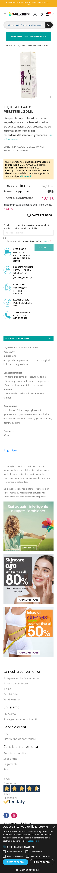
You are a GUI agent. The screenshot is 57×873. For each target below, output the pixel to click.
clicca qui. (25, 176)
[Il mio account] (35, 14)
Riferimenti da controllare (19, 739)
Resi (6, 769)
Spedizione (10, 758)
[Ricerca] (49, 25)
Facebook (6, 815)
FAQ (6, 733)
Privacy (45, 241)
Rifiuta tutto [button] (42, 862)
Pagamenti (10, 764)
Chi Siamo (9, 714)
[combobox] (25, 25)
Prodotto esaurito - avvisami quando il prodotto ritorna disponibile (26, 227)
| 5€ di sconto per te (23, 2)
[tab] (28, 338)
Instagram (14, 815)
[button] (51, 97)
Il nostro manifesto (15, 683)
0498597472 (12, 2)
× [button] (53, 827)
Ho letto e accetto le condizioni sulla (26, 241)
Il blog (7, 689)
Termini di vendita (14, 753)
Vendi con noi (12, 699)
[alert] (28, 848)
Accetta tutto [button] (15, 862)
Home (9, 45)
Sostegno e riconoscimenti (20, 719)
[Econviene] (19, 14)
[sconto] (28, 578)
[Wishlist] (41, 14)
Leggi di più (10, 450)
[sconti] (28, 631)
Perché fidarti (12, 694)
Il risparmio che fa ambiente (21, 678)
